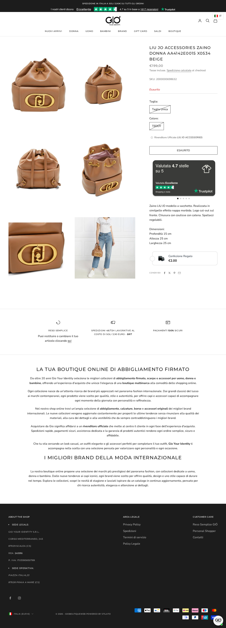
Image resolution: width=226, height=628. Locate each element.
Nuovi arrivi (53, 31)
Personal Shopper (204, 531)
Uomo (89, 31)
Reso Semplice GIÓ (205, 524)
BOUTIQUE (174, 31)
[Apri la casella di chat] (218, 621)
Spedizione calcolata (179, 70)
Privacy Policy (132, 524)
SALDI (157, 31)
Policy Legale (131, 544)
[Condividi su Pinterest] (174, 273)
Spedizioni (129, 531)
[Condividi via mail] (179, 273)
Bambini (105, 31)
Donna (74, 31)
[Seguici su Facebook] (10, 598)
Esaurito (183, 150)
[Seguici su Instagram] (19, 598)
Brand (122, 31)
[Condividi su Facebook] (164, 273)
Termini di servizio (134, 537)
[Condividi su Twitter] (169, 273)
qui (70, 341)
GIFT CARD (140, 31)
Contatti (198, 537)
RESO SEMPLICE (58, 330)
